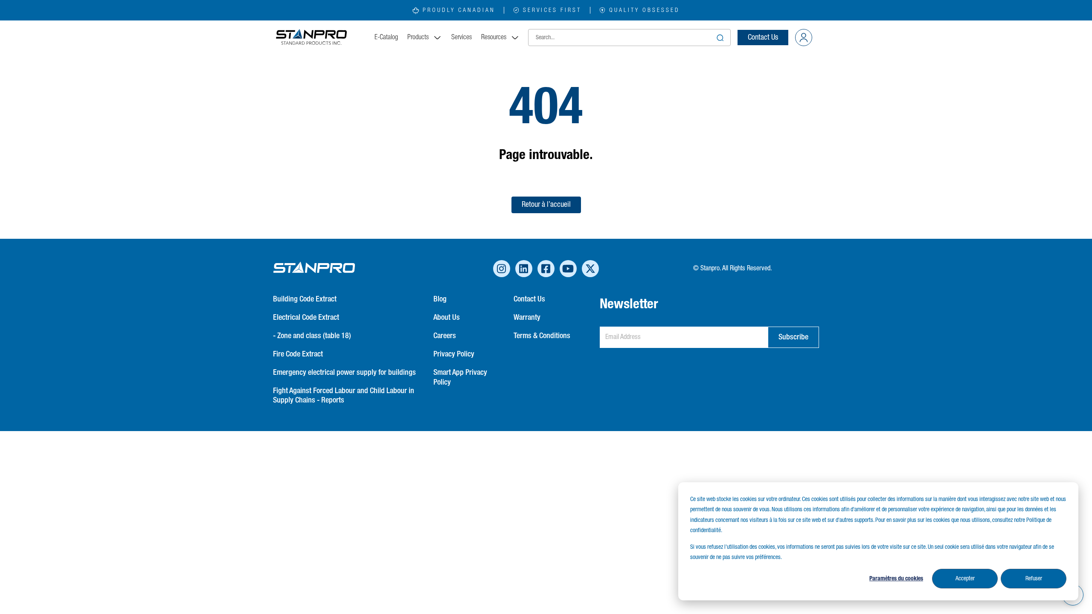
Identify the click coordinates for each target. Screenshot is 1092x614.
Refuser (1033, 578)
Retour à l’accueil (546, 204)
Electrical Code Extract (306, 317)
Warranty (527, 317)
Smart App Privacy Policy (460, 377)
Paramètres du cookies (896, 578)
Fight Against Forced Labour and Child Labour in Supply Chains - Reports (343, 396)
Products (418, 38)
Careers (444, 336)
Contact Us (763, 37)
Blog (440, 299)
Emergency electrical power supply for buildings (344, 372)
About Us (446, 317)
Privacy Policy (453, 354)
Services (461, 38)
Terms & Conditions (542, 336)
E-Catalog (386, 38)
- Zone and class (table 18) (312, 336)
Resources (493, 38)
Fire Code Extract (298, 354)
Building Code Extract (305, 299)
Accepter (965, 578)
